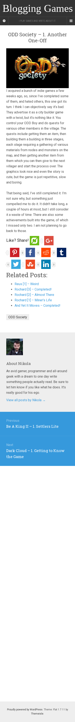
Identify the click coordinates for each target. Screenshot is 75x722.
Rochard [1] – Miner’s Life (33, 300)
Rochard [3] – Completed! (33, 289)
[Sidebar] (4, 21)
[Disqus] (37, 518)
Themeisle (37, 713)
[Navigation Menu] (71, 21)
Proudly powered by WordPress (24, 709)
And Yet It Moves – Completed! (37, 306)
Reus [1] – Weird (27, 284)
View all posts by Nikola (26, 400)
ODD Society (17, 317)
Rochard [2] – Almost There (34, 295)
